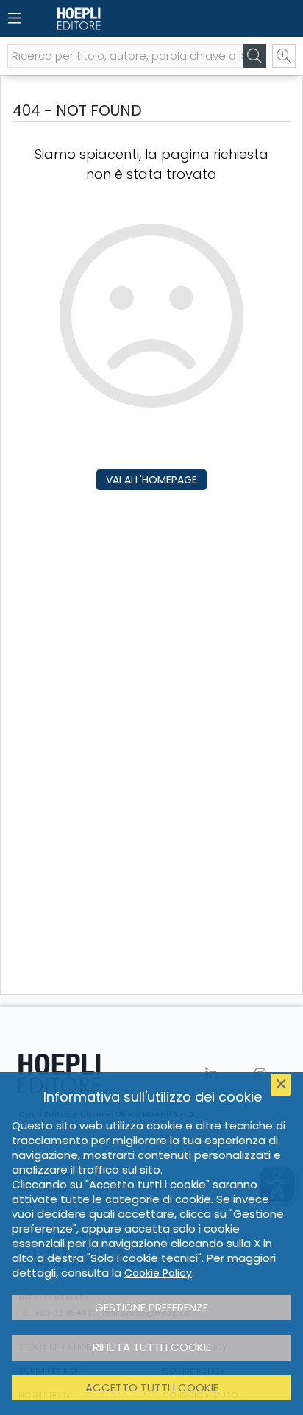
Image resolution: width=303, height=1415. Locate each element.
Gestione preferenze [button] (151, 1307)
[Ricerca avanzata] (284, 56)
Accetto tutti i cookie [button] (151, 1387)
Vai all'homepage (151, 479)
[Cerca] (254, 56)
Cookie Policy (158, 1273)
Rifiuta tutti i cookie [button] (152, 1347)
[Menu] (15, 18)
